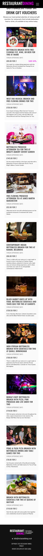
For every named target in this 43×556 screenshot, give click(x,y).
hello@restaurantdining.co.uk (23, 539)
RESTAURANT (18, 4)
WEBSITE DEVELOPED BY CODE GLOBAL (21, 549)
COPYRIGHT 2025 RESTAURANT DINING (21, 544)
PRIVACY (21, 546)
